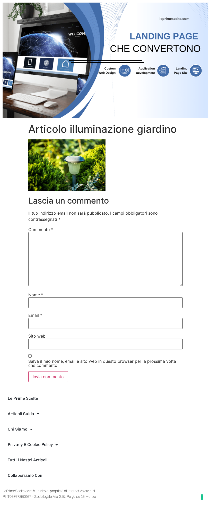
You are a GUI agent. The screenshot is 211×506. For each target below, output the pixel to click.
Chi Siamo (17, 429)
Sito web (37, 336)
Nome (35, 295)
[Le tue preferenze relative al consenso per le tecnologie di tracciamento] (202, 497)
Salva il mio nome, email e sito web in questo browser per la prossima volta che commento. (102, 363)
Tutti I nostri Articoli (27, 459)
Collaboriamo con (25, 475)
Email (35, 315)
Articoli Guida (21, 413)
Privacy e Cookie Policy (30, 444)
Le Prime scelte (23, 398)
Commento (40, 229)
